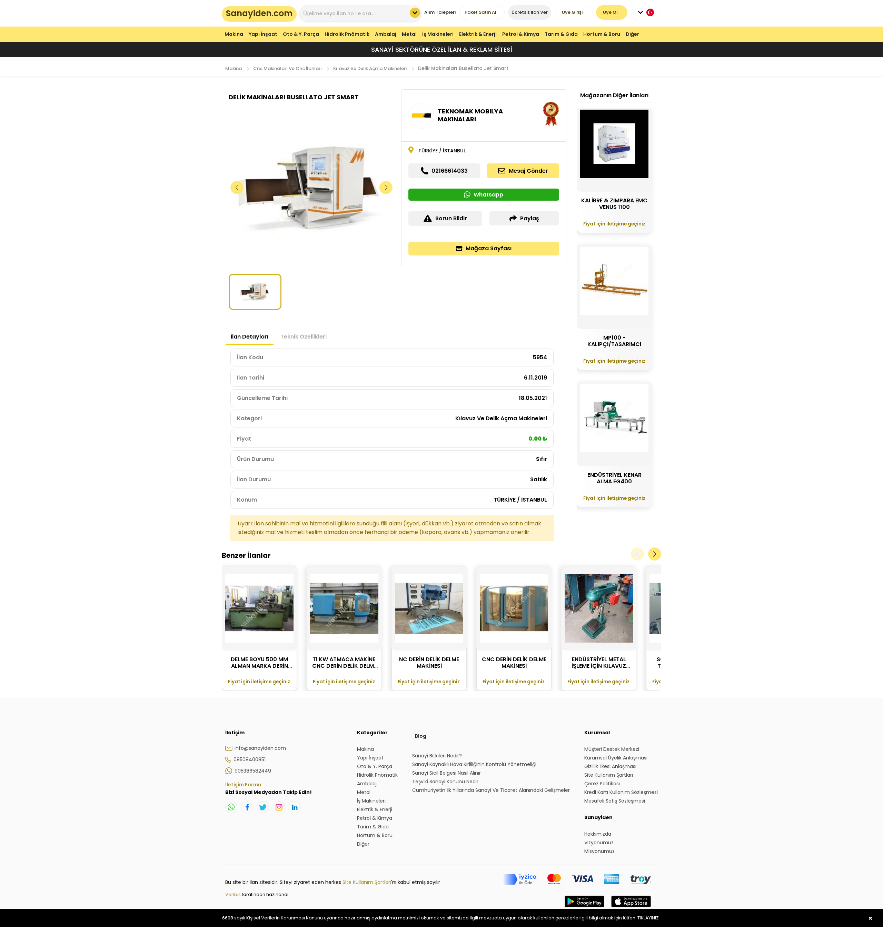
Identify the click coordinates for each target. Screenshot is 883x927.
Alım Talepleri (440, 12)
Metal (409, 34)
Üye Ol (610, 12)
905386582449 (253, 770)
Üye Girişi (572, 12)
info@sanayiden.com (260, 748)
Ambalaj (385, 34)
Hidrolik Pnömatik (347, 34)
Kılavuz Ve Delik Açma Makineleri (370, 68)
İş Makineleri (438, 34)
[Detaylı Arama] (415, 13)
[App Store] (631, 908)
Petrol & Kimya (520, 34)
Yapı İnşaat (263, 34)
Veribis (233, 894)
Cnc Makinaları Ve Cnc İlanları (287, 68)
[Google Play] (584, 908)
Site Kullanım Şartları (367, 882)
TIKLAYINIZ (648, 918)
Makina (234, 34)
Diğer (632, 34)
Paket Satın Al (480, 12)
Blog (420, 736)
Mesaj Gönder (528, 171)
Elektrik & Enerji (478, 34)
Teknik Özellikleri (303, 337)
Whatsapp (488, 195)
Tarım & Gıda (561, 34)
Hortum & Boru (601, 34)
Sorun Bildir (451, 218)
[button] (386, 187)
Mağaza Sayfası (489, 248)
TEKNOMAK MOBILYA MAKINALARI (470, 115)
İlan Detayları (249, 337)
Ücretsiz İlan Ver (530, 12)
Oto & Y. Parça (301, 34)
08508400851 (250, 759)
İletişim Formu (243, 784)
